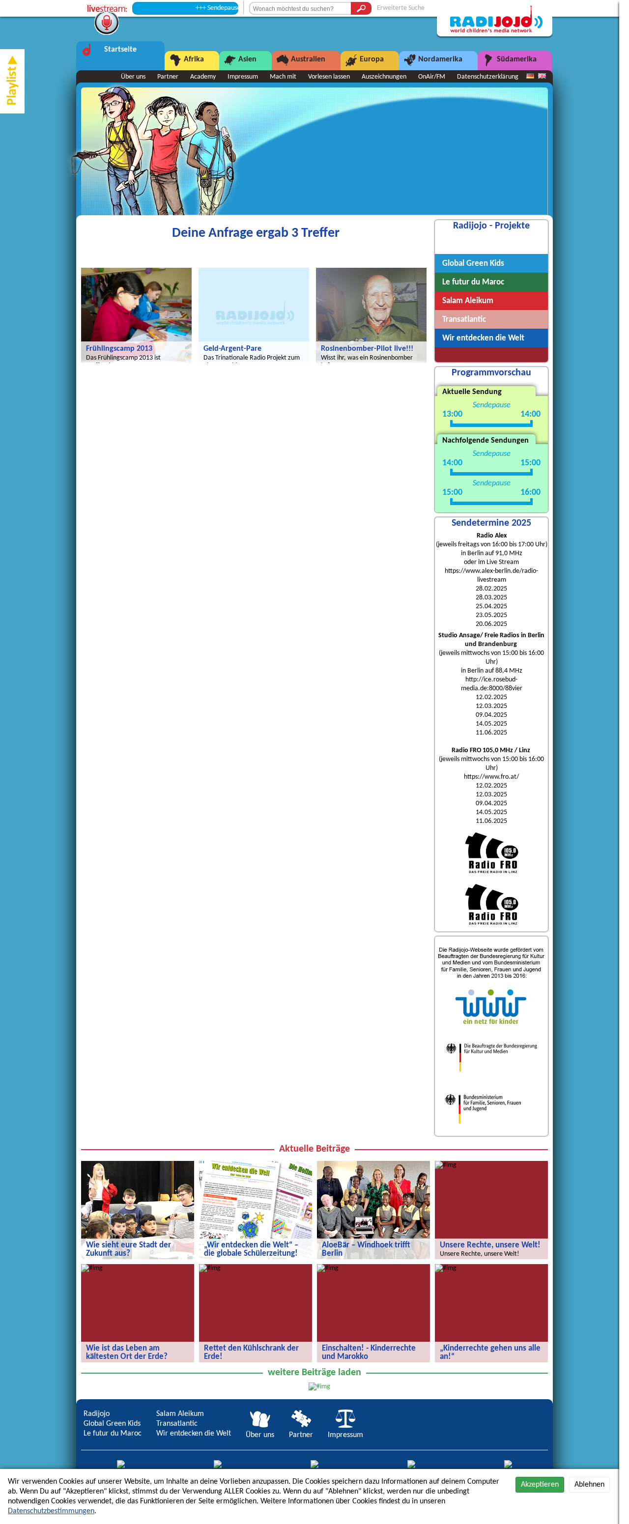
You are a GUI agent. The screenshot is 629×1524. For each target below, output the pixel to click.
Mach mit (283, 77)
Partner (167, 77)
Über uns (133, 77)
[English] (542, 77)
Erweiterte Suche (401, 8)
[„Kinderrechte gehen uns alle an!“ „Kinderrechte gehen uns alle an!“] (446, 1268)
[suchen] (361, 8)
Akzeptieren (540, 1485)
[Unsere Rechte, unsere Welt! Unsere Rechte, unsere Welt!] (446, 1165)
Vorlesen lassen (329, 77)
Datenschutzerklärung (487, 77)
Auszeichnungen (384, 77)
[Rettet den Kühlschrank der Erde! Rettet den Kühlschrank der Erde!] (210, 1268)
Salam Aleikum (180, 1414)
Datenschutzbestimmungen (51, 1511)
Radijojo (97, 1414)
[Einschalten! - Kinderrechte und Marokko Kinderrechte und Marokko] (328, 1268)
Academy (203, 77)
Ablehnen (589, 1485)
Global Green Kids (112, 1424)
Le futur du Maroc (113, 1434)
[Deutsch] (530, 77)
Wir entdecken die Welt (193, 1434)
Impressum (243, 77)
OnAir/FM (431, 77)
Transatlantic (177, 1424)
